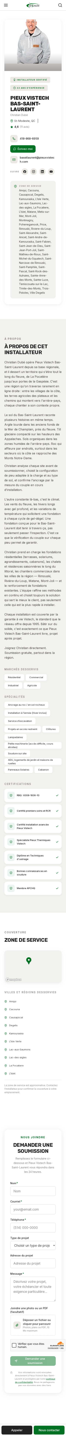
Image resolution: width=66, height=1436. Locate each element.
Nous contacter (49, 1430)
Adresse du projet (21, 1255)
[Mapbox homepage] (14, 980)
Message (17, 1273)
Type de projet (19, 1237)
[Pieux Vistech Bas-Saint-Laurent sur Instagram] (33, 171)
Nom (14, 1183)
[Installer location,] (29, 961)
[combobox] (33, 1263)
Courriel (16, 1201)
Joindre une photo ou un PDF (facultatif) (29, 1310)
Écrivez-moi (25, 148)
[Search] (60, 5)
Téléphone (18, 1219)
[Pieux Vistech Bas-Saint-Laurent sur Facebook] (24, 171)
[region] (33, 966)
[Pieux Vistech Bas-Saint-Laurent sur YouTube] (51, 171)
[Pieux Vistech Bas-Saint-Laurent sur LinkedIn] (42, 171)
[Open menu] (6, 5)
